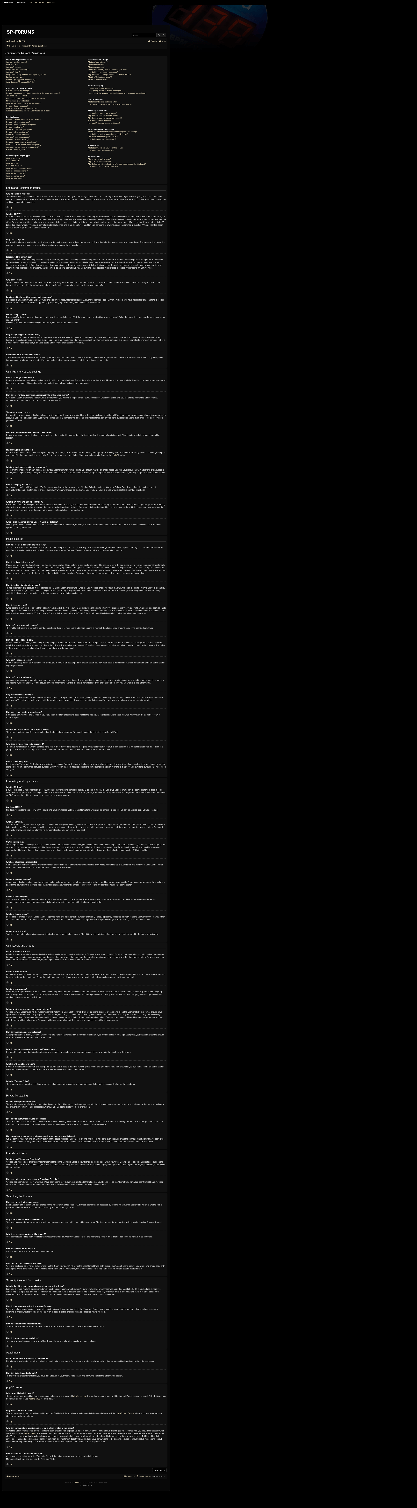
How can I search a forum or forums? (102, 113)
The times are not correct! (16, 96)
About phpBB (34, 1399)
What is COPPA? (13, 64)
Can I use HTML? (13, 161)
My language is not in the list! (17, 101)
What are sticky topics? (15, 173)
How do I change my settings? (18, 91)
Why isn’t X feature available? (99, 162)
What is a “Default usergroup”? (100, 77)
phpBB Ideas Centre (125, 1413)
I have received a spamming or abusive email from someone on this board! (117, 93)
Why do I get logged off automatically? (21, 80)
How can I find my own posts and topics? (104, 123)
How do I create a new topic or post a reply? (23, 119)
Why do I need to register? (16, 62)
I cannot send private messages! (101, 88)
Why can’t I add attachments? (18, 137)
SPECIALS (51, 3)
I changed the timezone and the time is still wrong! (25, 98)
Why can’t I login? (13, 72)
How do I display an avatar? (17, 106)
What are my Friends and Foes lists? (102, 102)
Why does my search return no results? (103, 116)
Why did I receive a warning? (17, 139)
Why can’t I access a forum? (17, 135)
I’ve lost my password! (15, 77)
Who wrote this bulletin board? (99, 159)
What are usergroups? (96, 67)
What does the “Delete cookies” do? (20, 82)
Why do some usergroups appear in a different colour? (109, 75)
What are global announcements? (19, 168)
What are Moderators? (96, 64)
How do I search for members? (100, 121)
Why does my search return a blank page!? (105, 118)
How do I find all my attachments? (101, 150)
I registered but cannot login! (17, 69)
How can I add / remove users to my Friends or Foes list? (110, 104)
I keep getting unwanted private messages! (105, 91)
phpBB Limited (79, 1396)
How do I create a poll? (15, 127)
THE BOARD (22, 3)
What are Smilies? (13, 163)
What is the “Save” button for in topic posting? (24, 145)
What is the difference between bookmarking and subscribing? (112, 132)
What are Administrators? (98, 62)
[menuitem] (22, 41)
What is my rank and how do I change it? (22, 108)
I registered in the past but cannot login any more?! (26, 75)
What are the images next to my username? (23, 103)
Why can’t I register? (14, 67)
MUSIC (42, 3)
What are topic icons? (14, 178)
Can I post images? (14, 166)
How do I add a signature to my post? (21, 124)
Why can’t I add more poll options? (19, 130)
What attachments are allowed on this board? (105, 148)
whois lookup (30, 1433)
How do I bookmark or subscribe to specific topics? (108, 134)
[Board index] (20, 31)
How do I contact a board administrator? (103, 166)
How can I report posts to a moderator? (21, 142)
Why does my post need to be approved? (22, 147)
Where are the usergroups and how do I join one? (107, 69)
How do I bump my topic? (16, 150)
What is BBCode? (13, 158)
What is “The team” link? (97, 80)
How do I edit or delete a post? (18, 122)
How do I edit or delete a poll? (17, 132)
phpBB (115, 455)
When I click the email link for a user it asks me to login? (28, 111)
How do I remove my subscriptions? (102, 139)
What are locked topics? (15, 176)
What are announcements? (17, 171)
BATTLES (33, 3)
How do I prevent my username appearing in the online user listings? (33, 93)
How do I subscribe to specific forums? (103, 137)
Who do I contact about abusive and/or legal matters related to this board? (117, 164)
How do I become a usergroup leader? (103, 72)
